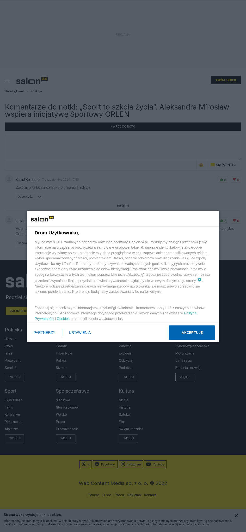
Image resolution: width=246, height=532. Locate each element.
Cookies (63, 319)
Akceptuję (192, 332)
